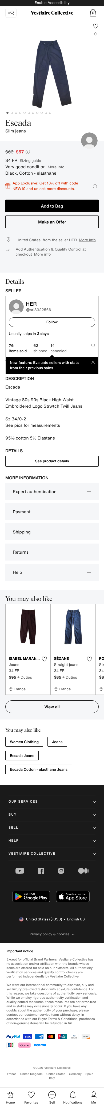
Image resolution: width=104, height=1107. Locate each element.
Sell (13, 827)
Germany (75, 1074)
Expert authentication (35, 491)
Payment (21, 512)
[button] (93, 12)
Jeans (57, 742)
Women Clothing (24, 742)
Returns (21, 552)
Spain (89, 1074)
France (12, 1074)
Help (17, 572)
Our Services (23, 801)
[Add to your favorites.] (44, 659)
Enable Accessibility (52, 3)
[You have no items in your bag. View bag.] (93, 12)
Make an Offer (52, 222)
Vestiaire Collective (32, 853)
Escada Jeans (22, 756)
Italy (52, 1078)
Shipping (22, 532)
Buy (13, 814)
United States (55, 1074)
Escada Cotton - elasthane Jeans (38, 769)
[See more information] (95, 186)
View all (52, 707)
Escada (18, 123)
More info (56, 167)
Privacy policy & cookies (50, 934)
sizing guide (30, 160)
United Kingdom (31, 1074)
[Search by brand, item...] (11, 13)
